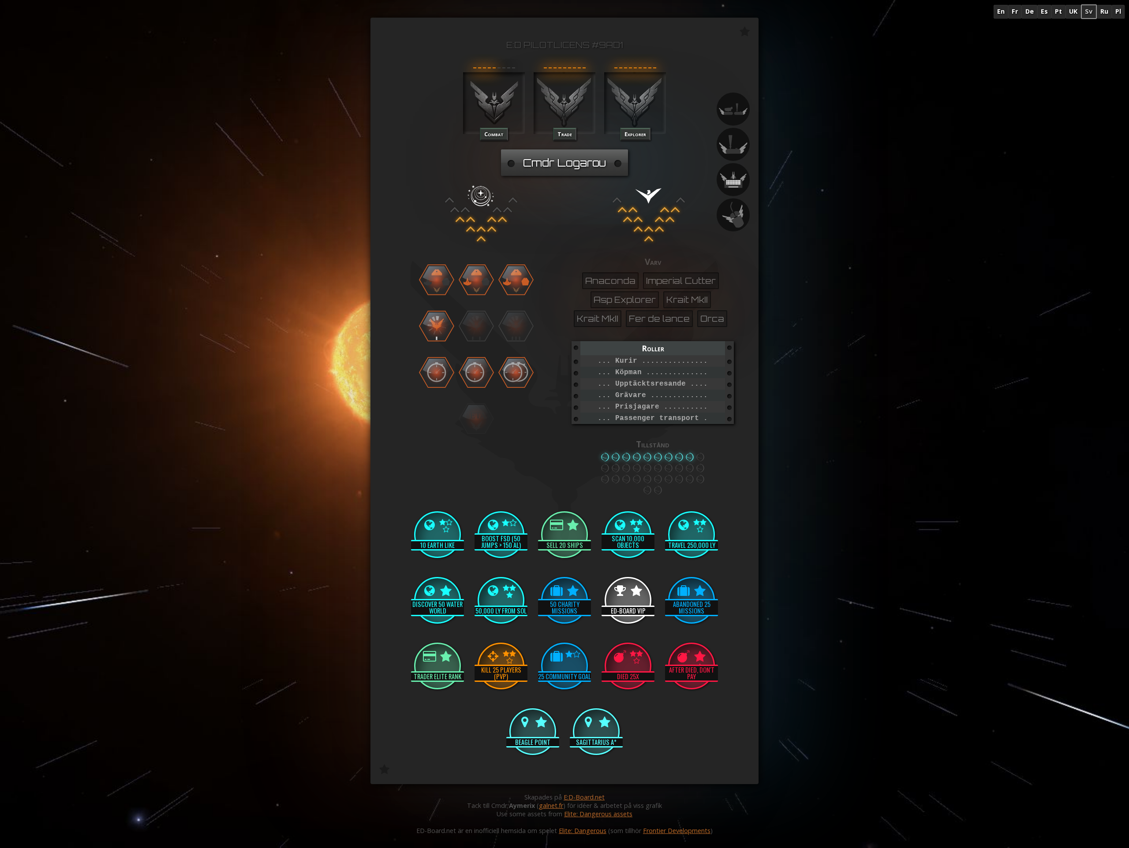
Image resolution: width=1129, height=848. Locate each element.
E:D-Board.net (584, 797)
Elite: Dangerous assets (598, 814)
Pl (1118, 11)
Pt (1058, 11)
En (1001, 11)
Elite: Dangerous (582, 830)
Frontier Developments (676, 830)
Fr (1015, 11)
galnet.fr (551, 805)
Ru (1104, 11)
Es (1044, 11)
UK (1073, 11)
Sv (1088, 11)
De (1029, 11)
